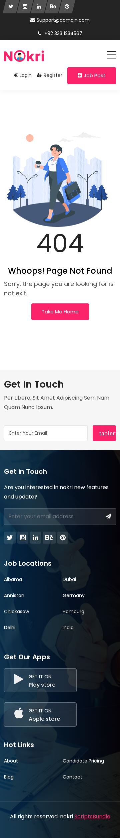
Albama (13, 579)
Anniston (14, 595)
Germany (74, 595)
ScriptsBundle (92, 816)
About (11, 760)
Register (53, 75)
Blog (9, 777)
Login (26, 75)
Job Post (95, 75)
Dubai (69, 579)
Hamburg (73, 611)
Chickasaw (16, 611)
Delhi (9, 627)
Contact (72, 777)
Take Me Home (60, 311)
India (68, 627)
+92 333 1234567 (62, 33)
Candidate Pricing (83, 760)
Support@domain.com (63, 20)
